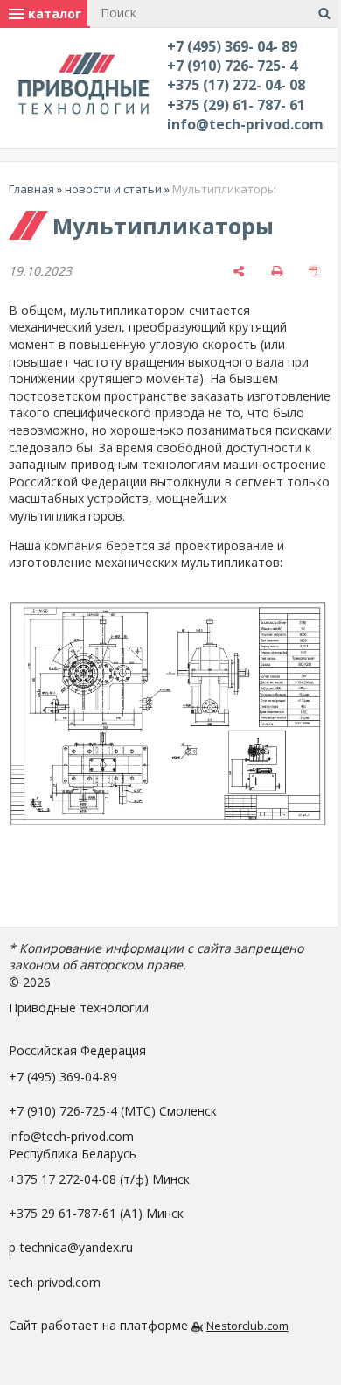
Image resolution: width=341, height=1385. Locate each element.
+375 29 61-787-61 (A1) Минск (96, 1213)
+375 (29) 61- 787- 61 (236, 105)
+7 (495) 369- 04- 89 (232, 46)
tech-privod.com (55, 1282)
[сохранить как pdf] (314, 271)
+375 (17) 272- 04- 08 (236, 84)
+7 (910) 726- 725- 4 (232, 65)
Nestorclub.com (247, 1326)
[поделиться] (238, 271)
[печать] (277, 271)
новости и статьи (113, 189)
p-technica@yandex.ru (71, 1247)
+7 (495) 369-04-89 (63, 1076)
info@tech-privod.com (245, 124)
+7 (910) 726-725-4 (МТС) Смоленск (113, 1110)
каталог (52, 13)
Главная (31, 189)
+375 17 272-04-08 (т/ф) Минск (99, 1179)
